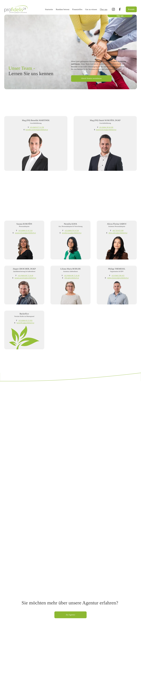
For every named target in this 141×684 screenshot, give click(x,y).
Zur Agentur (70, 615)
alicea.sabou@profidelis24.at (118, 233)
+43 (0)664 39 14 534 (72, 230)
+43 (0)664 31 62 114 (25, 230)
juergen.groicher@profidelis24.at (25, 278)
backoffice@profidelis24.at (25, 323)
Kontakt (131, 9)
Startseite (49, 9)
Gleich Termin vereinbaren (91, 78)
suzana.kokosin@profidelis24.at (25, 233)
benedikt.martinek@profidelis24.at (36, 129)
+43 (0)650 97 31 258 (37, 127)
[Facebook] (120, 9)
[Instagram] (113, 9)
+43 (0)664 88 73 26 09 (25, 275)
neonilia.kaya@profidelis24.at (71, 233)
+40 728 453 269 (117, 230)
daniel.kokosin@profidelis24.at (106, 129)
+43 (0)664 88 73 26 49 (71, 275)
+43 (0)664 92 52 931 (25, 320)
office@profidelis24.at (71, 278)
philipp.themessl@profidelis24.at (118, 278)
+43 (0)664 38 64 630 (106, 127)
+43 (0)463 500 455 (117, 275)
